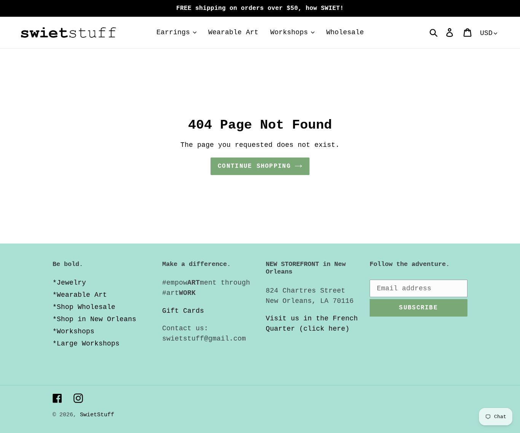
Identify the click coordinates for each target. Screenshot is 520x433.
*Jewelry (69, 283)
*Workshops (73, 331)
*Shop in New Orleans (94, 319)
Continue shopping (254, 166)
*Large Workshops (86, 343)
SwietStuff (97, 415)
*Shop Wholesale (84, 307)
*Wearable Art (80, 295)
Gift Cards (183, 311)
